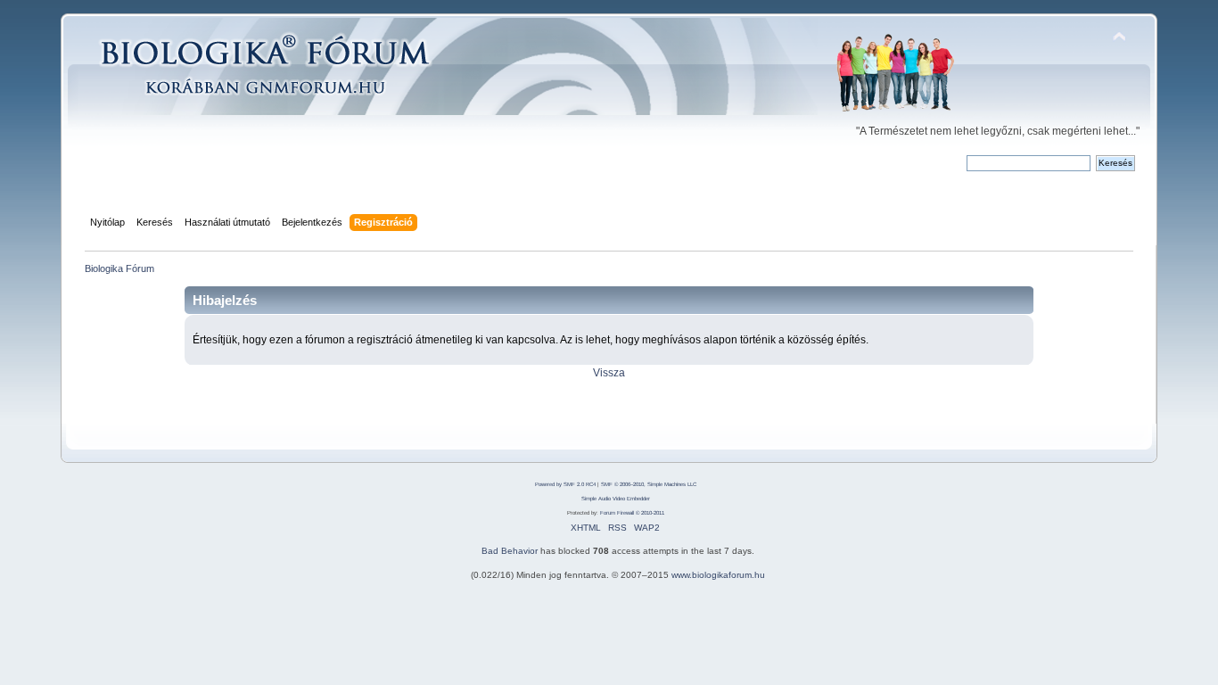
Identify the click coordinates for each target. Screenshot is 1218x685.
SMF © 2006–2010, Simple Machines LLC (648, 484)
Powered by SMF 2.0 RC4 (565, 484)
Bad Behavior (509, 551)
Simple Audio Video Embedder (615, 498)
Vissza (609, 373)
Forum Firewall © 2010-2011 (632, 513)
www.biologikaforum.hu (718, 575)
